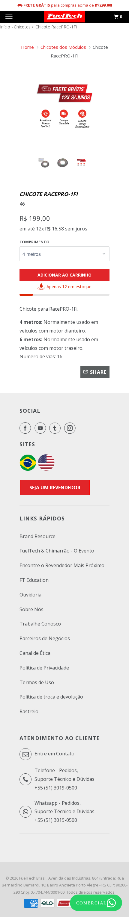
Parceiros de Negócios (45, 638)
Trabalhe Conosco (40, 623)
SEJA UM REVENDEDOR (54, 487)
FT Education (34, 580)
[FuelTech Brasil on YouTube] (41, 428)
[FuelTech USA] (46, 469)
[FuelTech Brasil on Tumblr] (56, 428)
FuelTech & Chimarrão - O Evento (57, 550)
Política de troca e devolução (51, 696)
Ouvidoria (30, 594)
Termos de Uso (37, 682)
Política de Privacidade (44, 667)
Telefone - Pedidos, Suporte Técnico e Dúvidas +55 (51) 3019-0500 (64, 779)
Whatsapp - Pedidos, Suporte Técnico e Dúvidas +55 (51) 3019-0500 (64, 812)
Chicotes (22, 27)
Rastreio (29, 711)
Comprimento (35, 242)
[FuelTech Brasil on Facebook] (26, 428)
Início (5, 27)
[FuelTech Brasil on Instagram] (71, 428)
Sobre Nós (32, 609)
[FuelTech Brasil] (64, 17)
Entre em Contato (53, 753)
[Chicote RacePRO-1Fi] (65, 106)
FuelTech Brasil (32, 878)
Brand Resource (38, 536)
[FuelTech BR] (28, 469)
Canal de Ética (35, 653)
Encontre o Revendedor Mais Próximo (62, 565)
